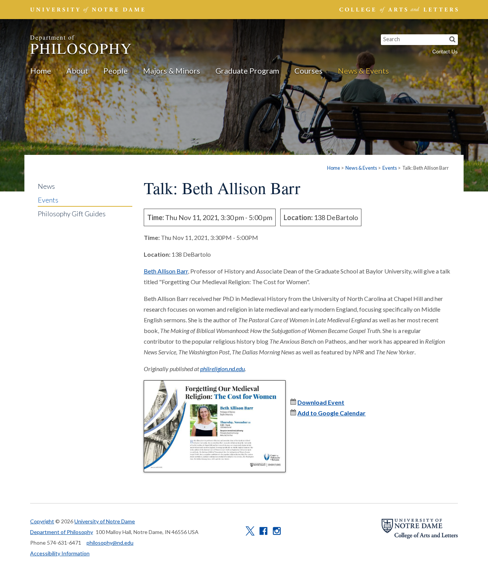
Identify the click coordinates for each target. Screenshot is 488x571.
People (115, 70)
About (77, 70)
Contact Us (445, 51)
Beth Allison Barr (166, 271)
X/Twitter (250, 531)
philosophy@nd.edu (110, 542)
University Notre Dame (87, 9)
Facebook (263, 531)
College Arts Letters (397, 9)
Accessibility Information (60, 553)
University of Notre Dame (104, 521)
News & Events (363, 70)
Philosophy (81, 45)
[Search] (452, 39)
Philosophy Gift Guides (72, 213)
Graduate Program (247, 70)
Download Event (320, 402)
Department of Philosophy (61, 532)
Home (40, 70)
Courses (308, 70)
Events (389, 168)
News (46, 186)
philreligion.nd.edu (222, 368)
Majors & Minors (171, 70)
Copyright (42, 521)
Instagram (276, 531)
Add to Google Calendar (331, 413)
